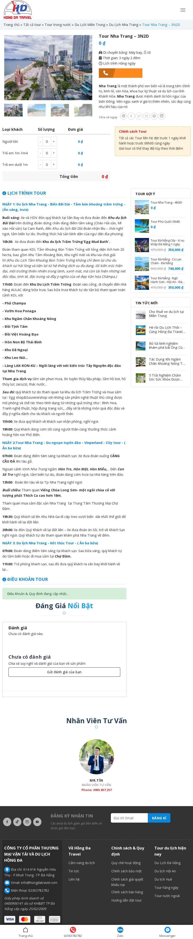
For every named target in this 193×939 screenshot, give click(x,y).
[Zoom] (10, 95)
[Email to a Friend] (146, 116)
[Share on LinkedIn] (161, 116)
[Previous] (12, 67)
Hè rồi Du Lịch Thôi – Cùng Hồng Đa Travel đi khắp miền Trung (165, 329)
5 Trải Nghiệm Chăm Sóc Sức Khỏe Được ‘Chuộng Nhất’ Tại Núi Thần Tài (166, 377)
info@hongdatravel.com (39, 882)
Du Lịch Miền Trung (90, 24)
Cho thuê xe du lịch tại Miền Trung (166, 314)
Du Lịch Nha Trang (123, 24)
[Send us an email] (27, 822)
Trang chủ (12, 24)
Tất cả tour (32, 24)
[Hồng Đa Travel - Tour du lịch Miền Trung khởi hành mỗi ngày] (18, 10)
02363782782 (38, 890)
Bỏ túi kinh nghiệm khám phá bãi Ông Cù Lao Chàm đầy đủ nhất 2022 (167, 345)
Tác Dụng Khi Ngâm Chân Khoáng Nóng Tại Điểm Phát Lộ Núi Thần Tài (167, 361)
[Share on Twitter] (138, 116)
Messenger (167, 936)
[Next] (84, 67)
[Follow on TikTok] (17, 822)
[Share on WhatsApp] (123, 116)
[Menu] (183, 10)
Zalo (120, 936)
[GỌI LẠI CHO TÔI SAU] (121, 73)
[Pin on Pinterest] (154, 116)
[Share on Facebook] (131, 116)
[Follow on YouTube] (37, 822)
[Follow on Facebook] (7, 822)
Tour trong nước (58, 24)
